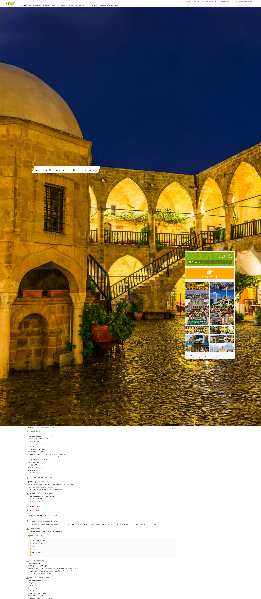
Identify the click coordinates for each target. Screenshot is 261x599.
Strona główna (31, 427)
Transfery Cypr (46, 5)
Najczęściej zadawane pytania (106, 5)
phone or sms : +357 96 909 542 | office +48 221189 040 (211, 2)
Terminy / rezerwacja (210, 276)
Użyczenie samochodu (72, 5)
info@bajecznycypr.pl (245, 2)
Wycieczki (53, 5)
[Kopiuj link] (205, 357)
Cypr (80, 5)
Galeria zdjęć (94, 5)
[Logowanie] (258, 2)
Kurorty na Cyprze (61, 5)
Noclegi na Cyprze (36, 5)
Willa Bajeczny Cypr (26, 5)
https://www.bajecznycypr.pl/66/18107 (195, 357)
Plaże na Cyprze (86, 5)
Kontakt (116, 5)
